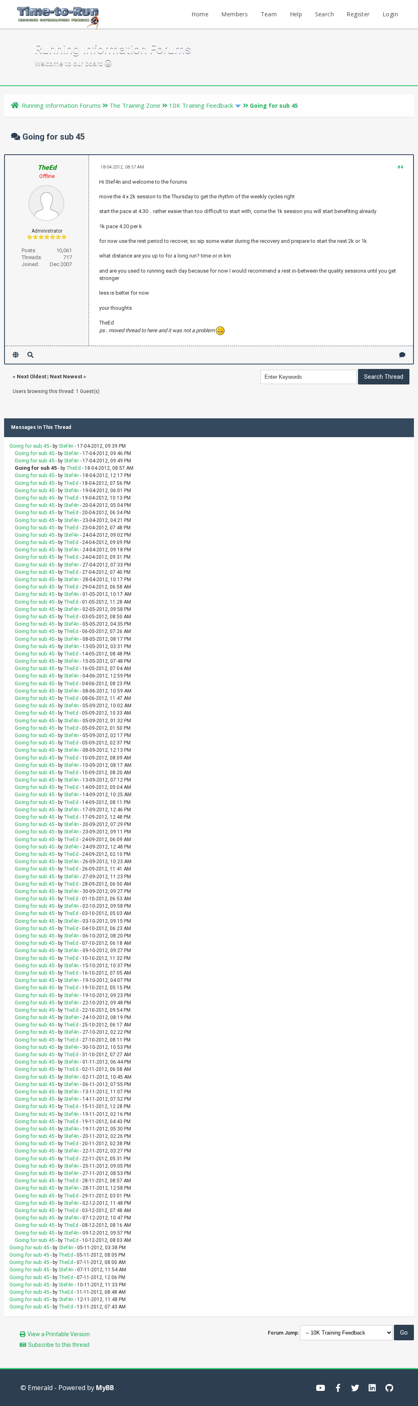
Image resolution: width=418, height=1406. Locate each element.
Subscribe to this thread (58, 1345)
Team (269, 14)
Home (200, 14)
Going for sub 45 (29, 446)
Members (234, 14)
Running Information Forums (61, 105)
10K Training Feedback (201, 105)
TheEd (74, 468)
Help (296, 14)
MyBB (105, 1387)
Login (390, 14)
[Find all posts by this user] (30, 355)
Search (324, 14)
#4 (400, 167)
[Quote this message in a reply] (402, 355)
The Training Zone (134, 105)
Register (358, 14)
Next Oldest (31, 376)
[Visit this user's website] (16, 355)
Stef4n (66, 446)
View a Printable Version (58, 1334)
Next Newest (66, 376)
